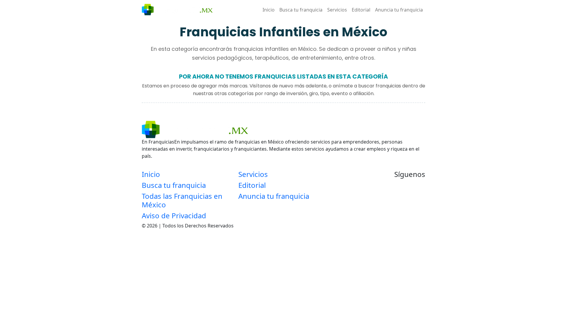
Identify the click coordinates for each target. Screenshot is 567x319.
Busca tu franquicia (300, 9)
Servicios (337, 9)
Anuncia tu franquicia (399, 9)
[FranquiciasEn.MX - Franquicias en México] (177, 9)
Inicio (269, 9)
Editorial (361, 9)
